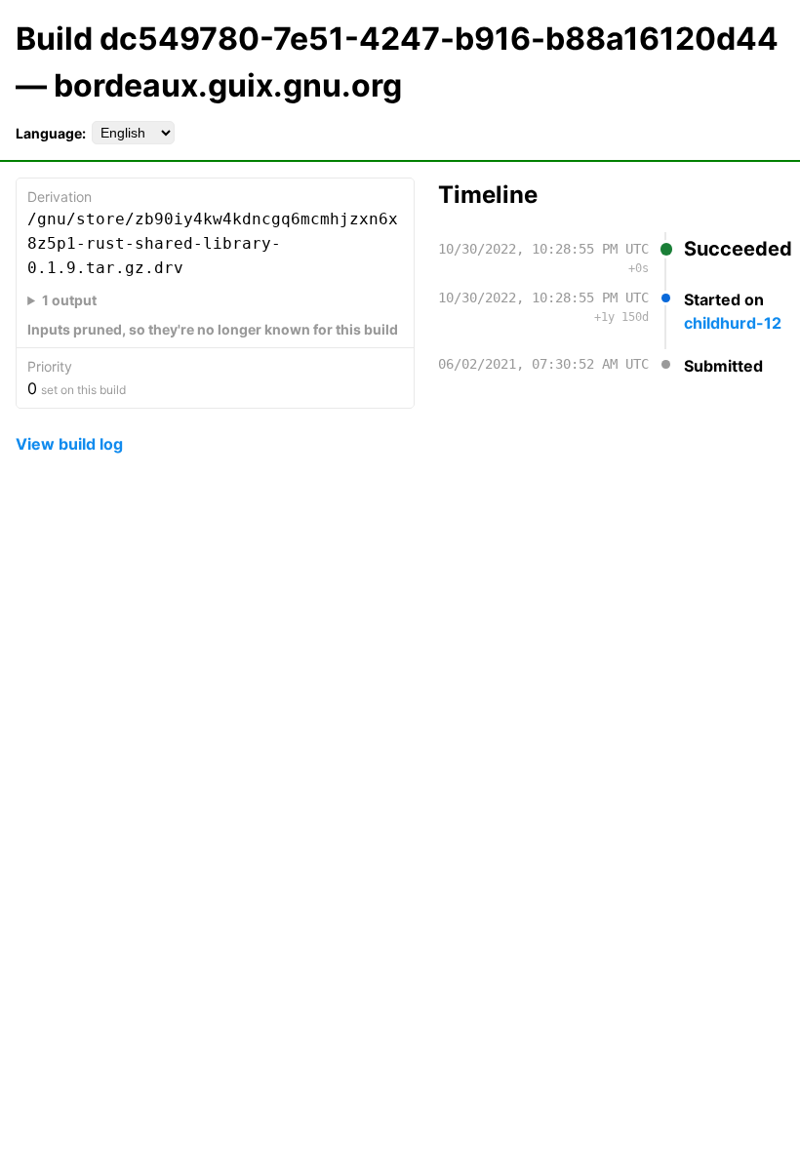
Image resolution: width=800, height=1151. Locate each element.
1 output (69, 300)
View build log (69, 444)
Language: (51, 133)
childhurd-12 (732, 323)
